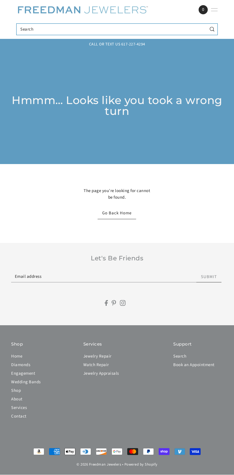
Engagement (23, 373)
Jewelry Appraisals (101, 373)
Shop (16, 391)
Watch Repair (96, 365)
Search (179, 356)
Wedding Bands (26, 382)
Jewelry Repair (97, 356)
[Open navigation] (214, 9)
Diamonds (20, 365)
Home (16, 356)
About (17, 399)
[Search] (212, 29)
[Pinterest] (114, 303)
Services (19, 408)
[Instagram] (123, 303)
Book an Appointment (194, 365)
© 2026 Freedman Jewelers (98, 464)
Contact (19, 416)
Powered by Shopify (141, 464)
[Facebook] (106, 303)
